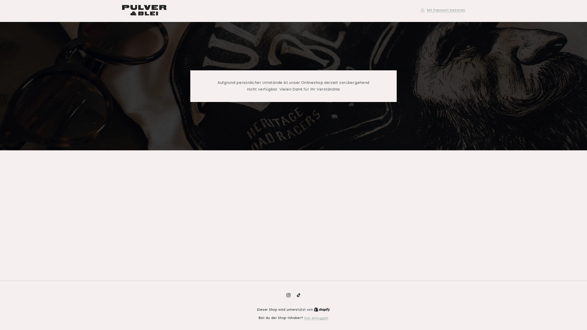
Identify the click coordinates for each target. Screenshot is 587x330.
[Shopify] (322, 310)
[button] (443, 10)
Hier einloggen (316, 318)
